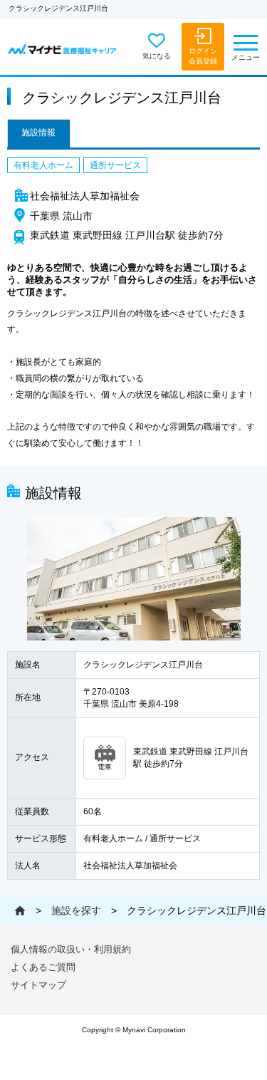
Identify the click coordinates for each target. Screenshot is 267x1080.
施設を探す (76, 910)
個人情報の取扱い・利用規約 (71, 949)
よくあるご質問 (43, 967)
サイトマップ (38, 985)
